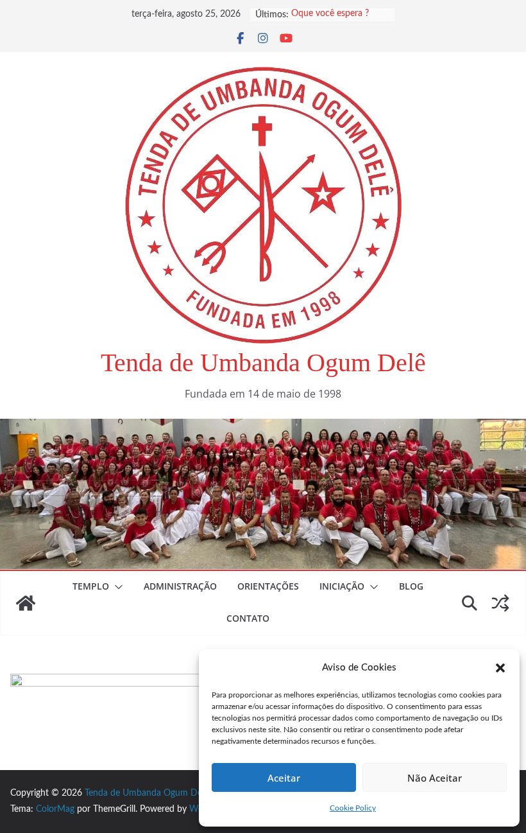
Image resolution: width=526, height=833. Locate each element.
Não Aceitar (434, 777)
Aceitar (283, 777)
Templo (90, 586)
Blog (411, 586)
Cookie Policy (353, 808)
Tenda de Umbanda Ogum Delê (263, 362)
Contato (247, 618)
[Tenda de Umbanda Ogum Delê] (263, 428)
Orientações (268, 586)
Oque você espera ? (330, 14)
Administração (180, 586)
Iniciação (341, 586)
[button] (500, 668)
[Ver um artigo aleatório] (500, 603)
